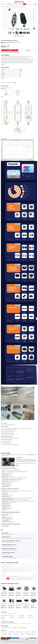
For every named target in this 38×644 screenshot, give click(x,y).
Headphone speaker (31, 617)
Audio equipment (21, 615)
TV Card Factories (27, 631)
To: (5, 568)
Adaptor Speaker (22, 634)
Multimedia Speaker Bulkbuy (31, 634)
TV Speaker (6, 491)
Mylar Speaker (11, 491)
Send (8, 578)
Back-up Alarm (9, 490)
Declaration (28, 641)
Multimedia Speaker (29, 490)
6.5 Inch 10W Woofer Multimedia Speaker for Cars (26, 606)
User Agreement (24, 641)
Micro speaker (3, 617)
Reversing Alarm (14, 490)
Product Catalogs (14, 613)
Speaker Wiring (34, 631)
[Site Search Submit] (24, 4)
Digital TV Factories (11, 631)
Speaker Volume (15, 634)
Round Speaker (4, 634)
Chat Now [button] (28, 50)
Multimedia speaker (22, 617)
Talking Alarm (24, 490)
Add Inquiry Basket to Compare (19, 35)
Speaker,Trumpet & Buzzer (15, 6)
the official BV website (22, 454)
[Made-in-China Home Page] (19, 2)
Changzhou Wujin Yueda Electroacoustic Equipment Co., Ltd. (12, 42)
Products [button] (9, 4)
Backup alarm (30, 615)
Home (2, 6)
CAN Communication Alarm (5, 615)
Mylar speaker (12, 617)
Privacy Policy (33, 641)
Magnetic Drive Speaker (22, 627)
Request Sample (17, 52)
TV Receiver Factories (19, 631)
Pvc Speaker (9, 634)
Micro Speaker (15, 491)
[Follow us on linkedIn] (27, 639)
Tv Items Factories (4, 631)
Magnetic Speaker (22, 6)
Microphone (2, 618)
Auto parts (11, 615)
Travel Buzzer (19, 490)
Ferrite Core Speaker (14, 627)
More (2, 635)
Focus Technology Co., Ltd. (12, 641)
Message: (4, 570)
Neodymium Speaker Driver (5, 627)
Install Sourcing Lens (5, 639)
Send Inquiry (10, 50)
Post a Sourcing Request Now (27, 578)
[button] (1, 1)
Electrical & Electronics (7, 6)
